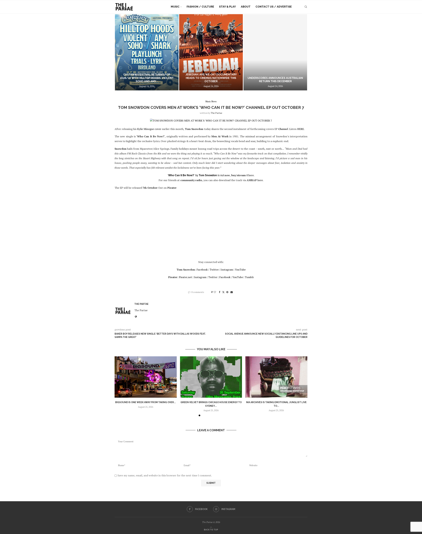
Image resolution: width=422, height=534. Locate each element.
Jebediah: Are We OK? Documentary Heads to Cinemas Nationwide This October (211, 78)
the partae (216, 112)
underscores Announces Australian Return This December (275, 79)
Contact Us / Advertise (274, 6)
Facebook (202, 269)
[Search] (305, 6)
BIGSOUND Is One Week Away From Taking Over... (145, 402)
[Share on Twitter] (223, 292)
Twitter (214, 269)
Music (175, 6)
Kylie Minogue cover (149, 129)
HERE (300, 129)
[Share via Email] (231, 292)
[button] (120, 52)
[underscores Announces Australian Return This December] (275, 52)
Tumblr (249, 277)
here (251, 175)
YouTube (240, 269)
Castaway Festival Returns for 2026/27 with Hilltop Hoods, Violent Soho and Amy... (147, 78)
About (246, 6)
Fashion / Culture (200, 6)
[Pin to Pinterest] (227, 292)
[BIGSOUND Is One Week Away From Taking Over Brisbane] (146, 377)
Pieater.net (185, 277)
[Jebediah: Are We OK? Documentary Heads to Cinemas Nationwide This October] (211, 52)
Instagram (227, 269)
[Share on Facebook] (219, 292)
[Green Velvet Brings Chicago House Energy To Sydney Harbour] (211, 377)
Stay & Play (227, 6)
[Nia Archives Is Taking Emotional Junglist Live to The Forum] (276, 377)
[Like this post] (214, 292)
